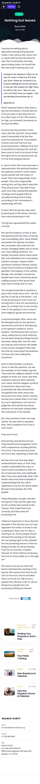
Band (19, 14)
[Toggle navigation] (19, 6)
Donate (11, 7)
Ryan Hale (20, 26)
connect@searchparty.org (13, 727)
